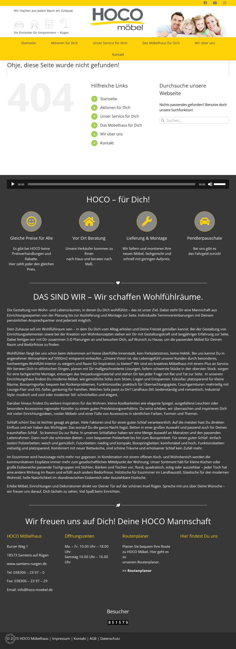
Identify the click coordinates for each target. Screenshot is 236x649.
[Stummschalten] (210, 184)
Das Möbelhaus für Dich (121, 125)
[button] (10, 639)
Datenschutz (110, 638)
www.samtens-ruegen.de (27, 563)
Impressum (61, 638)
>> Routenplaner (137, 570)
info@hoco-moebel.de (35, 589)
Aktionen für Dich (115, 107)
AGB (93, 638)
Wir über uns (111, 134)
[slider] (220, 184)
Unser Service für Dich (119, 116)
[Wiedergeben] (13, 184)
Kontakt (107, 143)
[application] (118, 184)
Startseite (108, 98)
